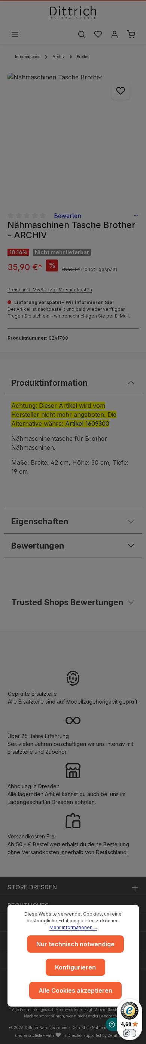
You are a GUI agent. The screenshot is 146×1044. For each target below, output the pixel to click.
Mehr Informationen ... (73, 927)
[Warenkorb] (131, 34)
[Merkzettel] (98, 34)
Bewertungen (37, 545)
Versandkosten (107, 1009)
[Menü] (14, 34)
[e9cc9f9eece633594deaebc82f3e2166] (73, 138)
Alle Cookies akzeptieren (75, 990)
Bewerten (67, 215)
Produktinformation (49, 383)
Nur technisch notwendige (75, 944)
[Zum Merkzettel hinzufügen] (121, 91)
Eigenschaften (39, 521)
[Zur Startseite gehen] (73, 12)
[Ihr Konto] (114, 34)
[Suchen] (81, 34)
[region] (73, 138)
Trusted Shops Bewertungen (67, 602)
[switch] (129, 1033)
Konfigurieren (75, 967)
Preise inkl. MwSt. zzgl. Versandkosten (49, 289)
